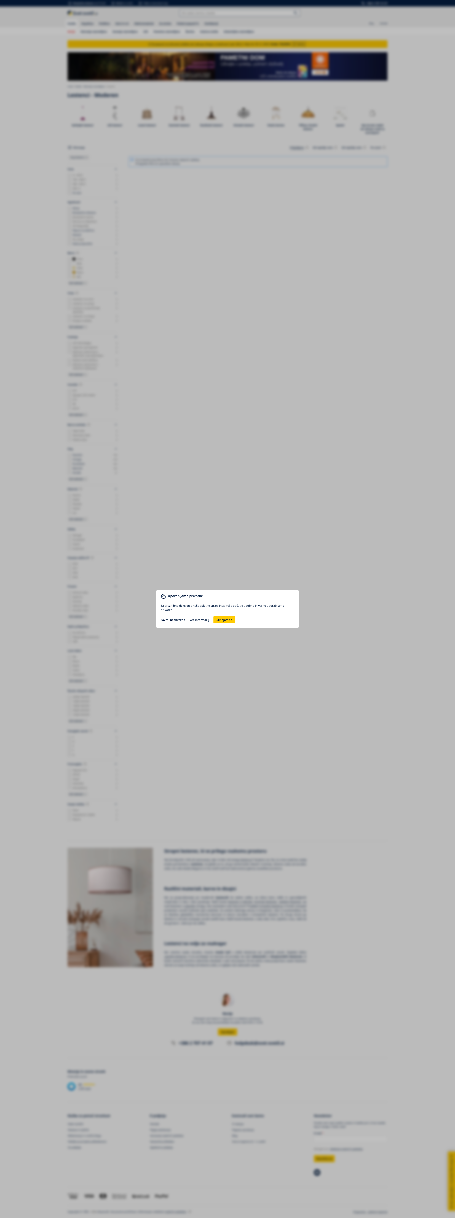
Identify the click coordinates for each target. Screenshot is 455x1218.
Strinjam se (224, 620)
